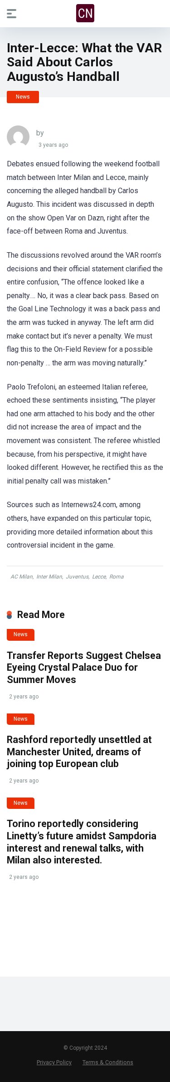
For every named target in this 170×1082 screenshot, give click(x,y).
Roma (116, 576)
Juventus (77, 576)
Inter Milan (49, 576)
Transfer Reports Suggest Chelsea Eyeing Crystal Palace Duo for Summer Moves (84, 667)
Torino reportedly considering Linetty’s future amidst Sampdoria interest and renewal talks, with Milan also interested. (81, 842)
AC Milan (21, 576)
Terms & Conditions (108, 1062)
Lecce (99, 576)
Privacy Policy (54, 1062)
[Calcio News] (85, 13)
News (23, 97)
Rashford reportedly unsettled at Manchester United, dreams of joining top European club (79, 751)
